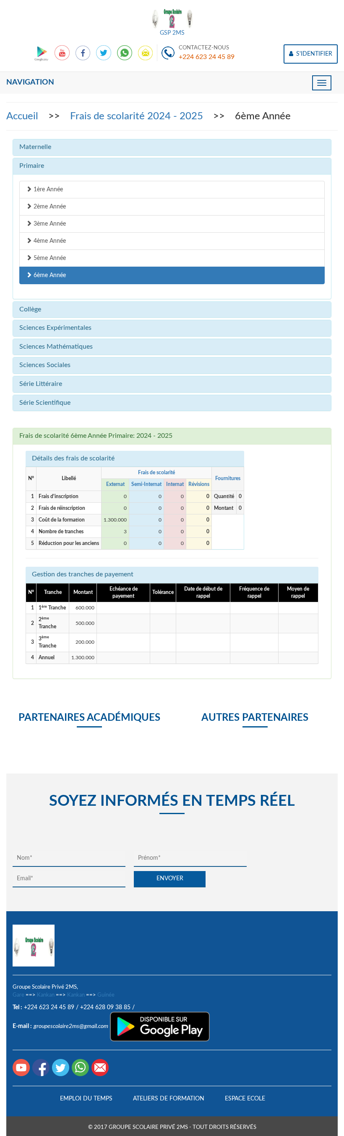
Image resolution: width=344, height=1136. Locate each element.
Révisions (198, 484)
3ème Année (49, 224)
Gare (18, 995)
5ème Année (49, 258)
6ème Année (49, 275)
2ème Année (49, 207)
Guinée (106, 995)
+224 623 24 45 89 (207, 57)
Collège (30, 309)
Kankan (46, 995)
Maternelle (35, 147)
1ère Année (47, 190)
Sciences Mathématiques (56, 346)
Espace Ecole (245, 1099)
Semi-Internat (146, 484)
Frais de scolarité (156, 472)
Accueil (23, 116)
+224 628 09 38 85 (105, 1007)
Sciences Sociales (44, 365)
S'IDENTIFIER (313, 54)
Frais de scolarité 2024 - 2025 (138, 116)
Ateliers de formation (168, 1099)
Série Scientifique (44, 402)
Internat (175, 484)
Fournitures (227, 478)
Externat (115, 484)
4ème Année (49, 241)
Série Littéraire (40, 383)
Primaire (31, 165)
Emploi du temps (86, 1099)
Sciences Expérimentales (55, 327)
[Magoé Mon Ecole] (42, 53)
